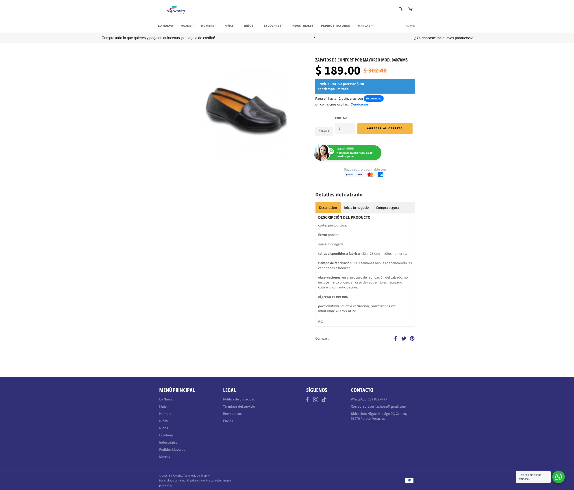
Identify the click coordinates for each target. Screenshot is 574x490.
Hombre (208, 26)
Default (324, 131)
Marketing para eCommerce (214, 481)
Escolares (273, 26)
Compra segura (387, 207)
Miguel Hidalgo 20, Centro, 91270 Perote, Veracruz (379, 416)
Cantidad (341, 118)
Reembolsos (232, 413)
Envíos (228, 420)
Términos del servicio (239, 406)
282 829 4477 (377, 399)
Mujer (186, 26)
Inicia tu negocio (356, 207)
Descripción (328, 207)
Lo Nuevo (165, 26)
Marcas (364, 26)
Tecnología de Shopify (196, 476)
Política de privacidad (239, 399)
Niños (249, 26)
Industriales (303, 26)
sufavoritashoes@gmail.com (384, 406)
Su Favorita (175, 476)
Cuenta (410, 26)
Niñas (230, 26)
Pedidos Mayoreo (335, 26)
